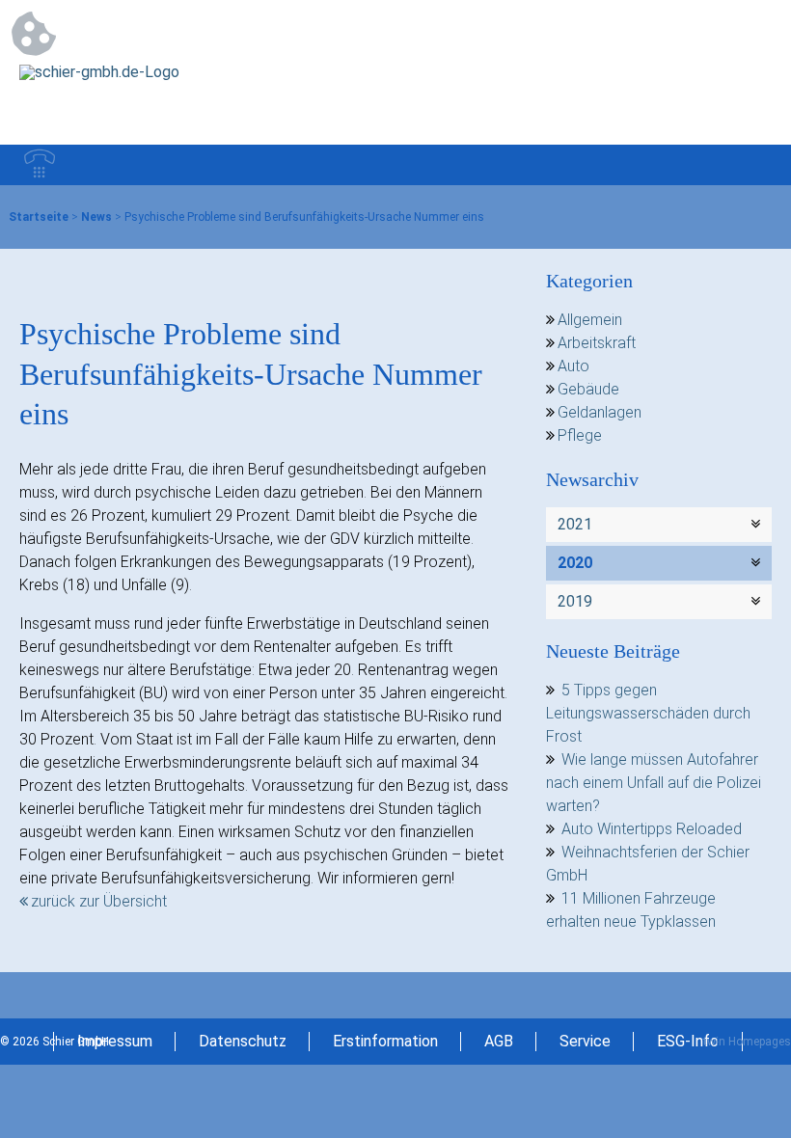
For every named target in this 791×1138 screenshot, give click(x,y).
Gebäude (588, 389)
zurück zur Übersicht (99, 901)
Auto (573, 366)
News (96, 217)
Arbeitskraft (597, 343)
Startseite (38, 217)
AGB (498, 1041)
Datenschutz (242, 1041)
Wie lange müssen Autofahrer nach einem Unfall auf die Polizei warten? (653, 782)
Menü (751, 165)
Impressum (114, 1041)
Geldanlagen (599, 412)
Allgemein (590, 320)
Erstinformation (385, 1041)
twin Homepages (747, 1041)
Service (585, 1041)
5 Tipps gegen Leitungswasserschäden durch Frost (648, 713)
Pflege (580, 435)
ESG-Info (688, 1041)
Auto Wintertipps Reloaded (651, 829)
